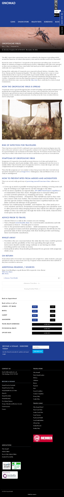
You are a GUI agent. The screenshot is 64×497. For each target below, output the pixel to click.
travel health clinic (22, 223)
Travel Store (38, 369)
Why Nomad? (36, 372)
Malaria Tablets (5, 451)
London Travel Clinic (38, 412)
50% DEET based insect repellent (47, 190)
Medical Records (37, 425)
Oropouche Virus (11, 43)
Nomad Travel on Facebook (8, 385)
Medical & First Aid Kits (7, 457)
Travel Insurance (6, 406)
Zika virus (34, 80)
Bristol (4, 310)
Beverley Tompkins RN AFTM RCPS (14, 50)
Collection (35, 380)
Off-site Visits (6, 332)
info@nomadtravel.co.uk (11, 372)
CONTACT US (6, 369)
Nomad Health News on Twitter (9, 390)
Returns (35, 383)
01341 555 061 (14, 374)
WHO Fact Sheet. (7, 272)
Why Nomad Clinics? (38, 407)
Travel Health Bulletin (38, 420)
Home (3, 46)
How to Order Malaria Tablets (9, 454)
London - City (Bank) (9, 306)
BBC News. (5, 273)
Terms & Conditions (37, 391)
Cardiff (4, 315)
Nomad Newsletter (6, 396)
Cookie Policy (36, 399)
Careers (4, 409)
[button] (57, 15)
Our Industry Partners (7, 401)
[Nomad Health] (9, 3)
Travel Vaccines (37, 415)
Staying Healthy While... (32, 289)
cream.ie (34, 494)
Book (34, 307)
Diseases (7, 278)
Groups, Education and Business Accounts (12, 404)
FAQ (34, 388)
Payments (35, 385)
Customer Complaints (38, 393)
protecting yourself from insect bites (38, 181)
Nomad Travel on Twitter (8, 388)
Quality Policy (36, 428)
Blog (8, 46)
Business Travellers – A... (32, 283)
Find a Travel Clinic (37, 409)
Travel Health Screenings (10, 324)
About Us (4, 393)
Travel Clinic (38, 403)
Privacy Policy (36, 396)
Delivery (35, 377)
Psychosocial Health (9, 328)
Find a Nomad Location (38, 375)
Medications (6, 445)
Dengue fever (25, 171)
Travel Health (14, 278)
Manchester (6, 319)
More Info (47, 324)
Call (52, 307)
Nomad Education (6, 398)
